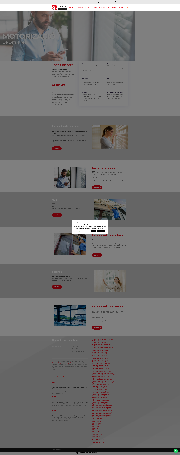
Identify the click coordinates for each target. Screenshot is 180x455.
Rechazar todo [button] (101, 231)
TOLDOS (90, 7)
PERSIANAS (71, 7)
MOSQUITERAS (102, 7)
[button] (176, 451)
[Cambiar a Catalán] (127, 9)
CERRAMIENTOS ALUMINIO (112, 7)
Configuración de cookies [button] (83, 231)
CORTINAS (95, 7)
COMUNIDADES (122, 7)
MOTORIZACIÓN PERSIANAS (81, 7)
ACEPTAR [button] (93, 231)
